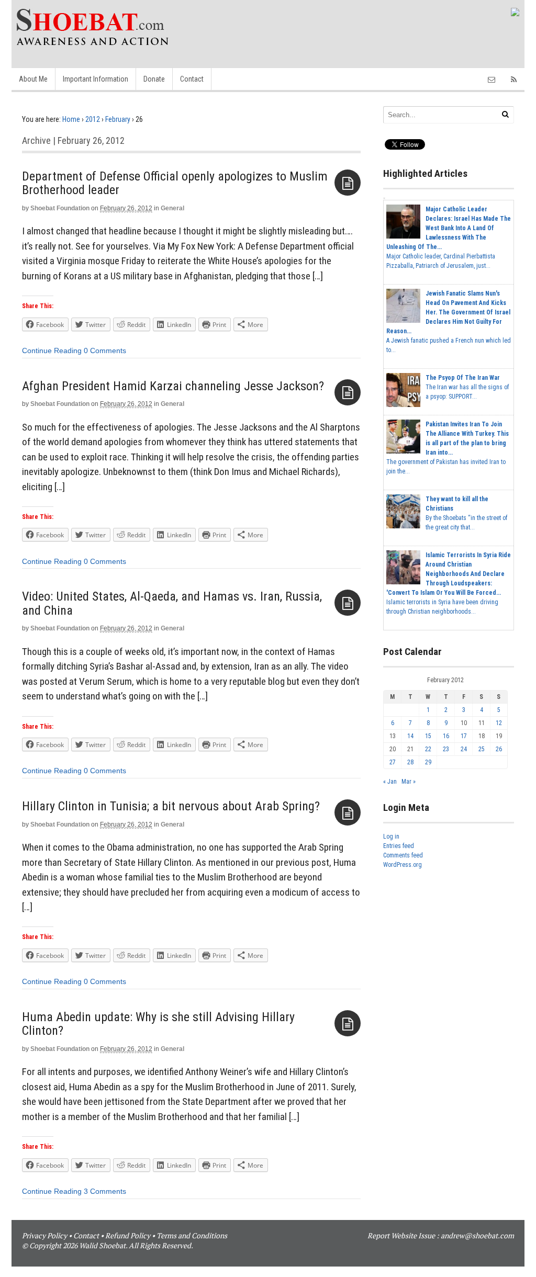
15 (428, 736)
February (117, 119)
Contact (192, 79)
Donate (154, 79)
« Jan (390, 781)
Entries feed (398, 846)
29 (428, 762)
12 (499, 723)
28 (410, 762)
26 (499, 749)
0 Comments (105, 350)
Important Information (95, 79)
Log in (391, 836)
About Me (33, 79)
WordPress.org (402, 864)
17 (464, 736)
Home (71, 119)
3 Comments (105, 1191)
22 (428, 749)
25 (481, 749)
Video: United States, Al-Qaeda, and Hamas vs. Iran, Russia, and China (172, 603)
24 (464, 749)
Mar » (408, 781)
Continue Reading (52, 350)
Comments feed (403, 855)
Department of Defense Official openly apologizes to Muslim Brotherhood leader (175, 183)
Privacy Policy (44, 1235)
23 (446, 749)
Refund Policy (127, 1235)
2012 (92, 119)
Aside (347, 182)
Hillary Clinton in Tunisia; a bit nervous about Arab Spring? (171, 806)
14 (410, 736)
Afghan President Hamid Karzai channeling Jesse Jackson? (173, 386)
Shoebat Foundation (60, 208)
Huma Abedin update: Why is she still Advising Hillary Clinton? (158, 1024)
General (172, 208)
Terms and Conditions (192, 1235)
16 (446, 736)
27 (392, 762)
